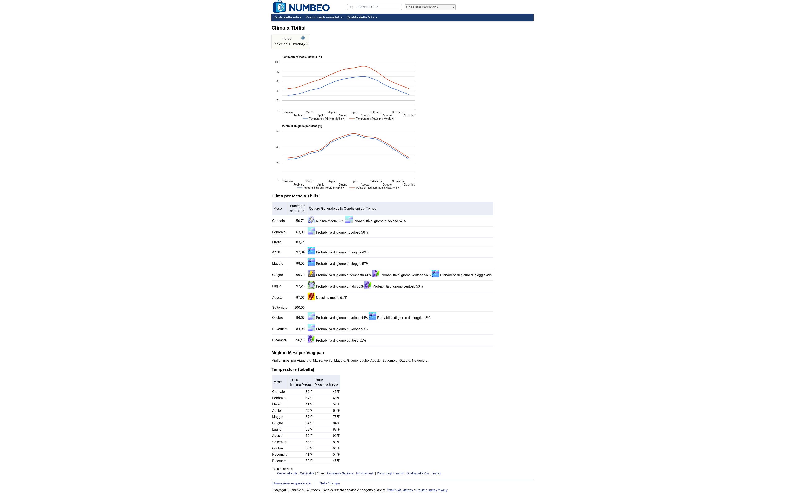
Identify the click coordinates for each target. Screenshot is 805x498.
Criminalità (307, 473)
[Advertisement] (502, 49)
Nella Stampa (329, 483)
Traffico (436, 473)
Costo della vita (286, 17)
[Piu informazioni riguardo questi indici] (303, 38)
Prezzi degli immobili (323, 17)
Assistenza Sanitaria (340, 473)
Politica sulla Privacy (431, 490)
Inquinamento (365, 473)
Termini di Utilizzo (399, 490)
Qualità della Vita (360, 17)
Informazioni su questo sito (291, 483)
